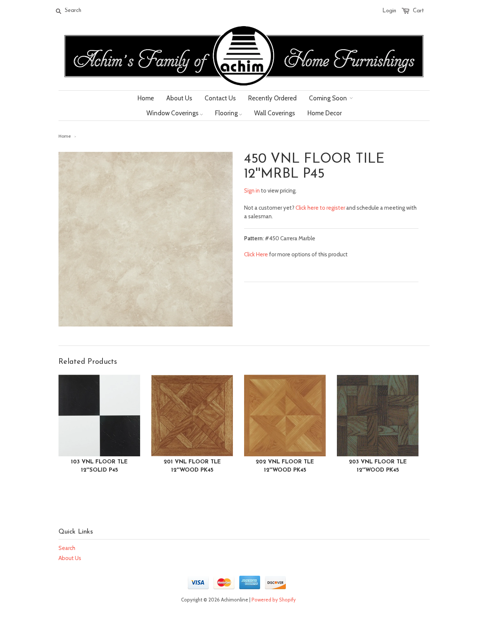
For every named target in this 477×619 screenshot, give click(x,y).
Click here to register (320, 207)
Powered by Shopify (274, 600)
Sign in (252, 190)
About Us (70, 558)
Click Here (256, 254)
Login (389, 11)
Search (67, 548)
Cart (418, 11)
